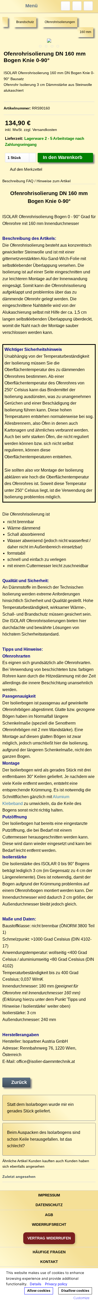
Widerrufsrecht (49, 1224)
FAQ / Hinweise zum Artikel (48, 181)
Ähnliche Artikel (14, 1161)
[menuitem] (65, 5)
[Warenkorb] (88, 5)
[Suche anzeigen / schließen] (65, 5)
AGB (49, 1215)
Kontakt (49, 1262)
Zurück (19, 1082)
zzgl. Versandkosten (40, 130)
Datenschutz (49, 1205)
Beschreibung (13, 181)
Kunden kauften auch (46, 1161)
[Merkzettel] (77, 5)
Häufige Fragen (49, 1252)
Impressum (49, 1195)
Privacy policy (56, 1284)
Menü (31, 5)
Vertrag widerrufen (49, 1238)
